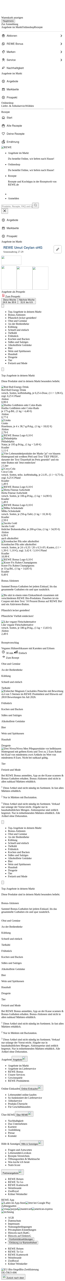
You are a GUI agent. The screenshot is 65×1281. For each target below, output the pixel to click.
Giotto (4, 423)
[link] (36, 156)
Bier (10, 348)
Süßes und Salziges (18, 342)
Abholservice (15, 1100)
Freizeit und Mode (17, 363)
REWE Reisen (16, 1179)
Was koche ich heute (19, 1162)
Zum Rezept (12, 657)
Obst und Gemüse (17, 320)
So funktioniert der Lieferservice (25, 1097)
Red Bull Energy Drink (13, 390)
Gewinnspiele (15, 1077)
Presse (11, 1132)
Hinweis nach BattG (19, 1232)
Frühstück (13, 336)
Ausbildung (14, 1129)
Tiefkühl (12, 333)
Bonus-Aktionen (17, 314)
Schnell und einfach (18, 329)
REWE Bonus (15, 1071)
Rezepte (32, 180)
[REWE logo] (6, 147)
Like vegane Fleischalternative (17, 624)
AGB (11, 1217)
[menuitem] (32, 36)
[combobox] (16, 206)
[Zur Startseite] (12, 6)
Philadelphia (7, 441)
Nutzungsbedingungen (20, 1226)
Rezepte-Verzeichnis (19, 1156)
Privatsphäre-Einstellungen (22, 1229)
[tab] (9, 301)
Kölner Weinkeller (17, 1194)
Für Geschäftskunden (19, 1106)
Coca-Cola (7, 471)
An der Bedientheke (18, 323)
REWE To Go (15, 1182)
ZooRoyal (13, 1191)
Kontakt (12, 1135)
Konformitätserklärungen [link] (21, 1239)
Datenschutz (14, 1220)
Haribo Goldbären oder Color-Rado (20, 408)
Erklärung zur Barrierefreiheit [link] (23, 1242)
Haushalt (12, 354)
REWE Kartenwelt (18, 1185)
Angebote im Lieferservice (22, 1068)
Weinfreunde (15, 1188)
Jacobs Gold (7, 526)
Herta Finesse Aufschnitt (14, 492)
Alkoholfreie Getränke (20, 345)
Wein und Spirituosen (19, 351)
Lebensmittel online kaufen (22, 1094)
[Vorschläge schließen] (4, 211)
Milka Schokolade (10, 511)
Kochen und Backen (19, 339)
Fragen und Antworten (20, 1149)
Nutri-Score (14, 1165)
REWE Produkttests (18, 1080)
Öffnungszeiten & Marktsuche (24, 1159)
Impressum (14, 1223)
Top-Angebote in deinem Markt (24, 311)
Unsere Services (16, 1074)
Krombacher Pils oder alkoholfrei (18, 544)
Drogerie (12, 357)
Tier (10, 360)
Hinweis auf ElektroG (19, 1235)
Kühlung (12, 326)
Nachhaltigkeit (15, 1120)
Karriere (12, 1126)
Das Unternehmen (17, 1123)
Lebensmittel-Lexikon (19, 1152)
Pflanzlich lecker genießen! (22, 317)
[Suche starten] (35, 205)
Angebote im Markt (18, 1065)
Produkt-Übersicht (17, 1103)
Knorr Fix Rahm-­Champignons (17, 565)
